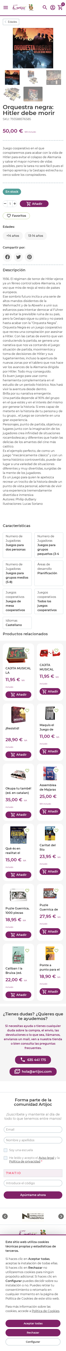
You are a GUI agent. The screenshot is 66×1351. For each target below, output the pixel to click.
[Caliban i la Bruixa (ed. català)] (18, 972)
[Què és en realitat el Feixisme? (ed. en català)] (18, 852)
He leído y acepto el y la (34, 1159)
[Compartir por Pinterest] (29, 257)
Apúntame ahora (33, 1195)
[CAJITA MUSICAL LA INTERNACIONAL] (18, 672)
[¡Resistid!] (18, 732)
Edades (12, 22)
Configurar (33, 1341)
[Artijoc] (23, 7)
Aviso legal (46, 1158)
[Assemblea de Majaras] (50, 792)
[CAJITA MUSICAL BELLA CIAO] (50, 672)
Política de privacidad (24, 1161)
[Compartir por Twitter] (18, 257)
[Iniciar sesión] (53, 8)
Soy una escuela (21, 1150)
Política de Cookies (45, 1311)
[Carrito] (60, 7)
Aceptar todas (33, 1323)
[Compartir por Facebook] (7, 257)
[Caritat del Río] (50, 852)
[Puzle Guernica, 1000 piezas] (18, 912)
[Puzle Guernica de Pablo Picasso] (50, 912)
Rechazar (33, 1332)
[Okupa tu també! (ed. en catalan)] (18, 792)
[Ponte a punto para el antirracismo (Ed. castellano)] (50, 972)
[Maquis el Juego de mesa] (50, 732)
